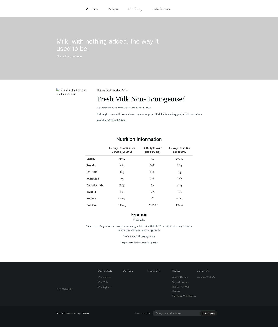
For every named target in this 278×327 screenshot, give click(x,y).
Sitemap (85, 313)
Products (92, 9)
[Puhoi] (66, 8)
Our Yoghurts (104, 287)
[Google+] (102, 56)
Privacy (77, 313)
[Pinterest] (109, 56)
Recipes (113, 9)
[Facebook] (182, 9)
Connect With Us (206, 277)
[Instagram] (189, 9)
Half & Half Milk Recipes (180, 289)
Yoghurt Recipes (180, 282)
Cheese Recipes (180, 277)
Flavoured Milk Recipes (184, 296)
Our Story (135, 9)
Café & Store (161, 9)
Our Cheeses (104, 277)
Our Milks (122, 90)
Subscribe (208, 313)
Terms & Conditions (64, 313)
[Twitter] (87, 56)
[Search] (197, 9)
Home (100, 90)
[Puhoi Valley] (66, 276)
